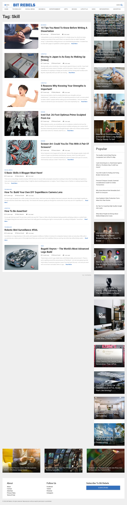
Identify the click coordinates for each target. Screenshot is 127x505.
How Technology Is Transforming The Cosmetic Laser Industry (108, 84)
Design (43, 112)
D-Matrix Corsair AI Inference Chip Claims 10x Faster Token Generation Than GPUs (109, 361)
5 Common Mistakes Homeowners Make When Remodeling (107, 413)
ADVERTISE (117, 9)
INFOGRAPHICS (104, 9)
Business (43, 25)
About (9, 486)
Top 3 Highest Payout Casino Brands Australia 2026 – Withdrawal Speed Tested (20, 469)
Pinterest (49, 491)
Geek (42, 245)
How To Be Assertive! (15, 211)
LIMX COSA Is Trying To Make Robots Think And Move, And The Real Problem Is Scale (109, 290)
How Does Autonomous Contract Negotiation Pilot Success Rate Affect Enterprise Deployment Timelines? (107, 54)
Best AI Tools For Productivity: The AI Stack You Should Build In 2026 (109, 264)
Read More (74, 43)
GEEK (93, 9)
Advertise (10, 491)
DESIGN (74, 9)
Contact (9, 489)
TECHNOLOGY (16, 9)
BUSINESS (42, 9)
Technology (8, 189)
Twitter (49, 489)
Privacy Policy (11, 493)
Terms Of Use (11, 495)
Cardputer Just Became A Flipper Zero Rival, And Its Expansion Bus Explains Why (105, 469)
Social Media (8, 170)
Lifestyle (44, 54)
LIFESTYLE (84, 9)
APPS (66, 9)
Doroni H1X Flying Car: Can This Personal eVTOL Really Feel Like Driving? (108, 388)
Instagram (50, 493)
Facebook (50, 486)
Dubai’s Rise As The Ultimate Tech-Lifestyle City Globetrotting (108, 440)
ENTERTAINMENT (54, 9)
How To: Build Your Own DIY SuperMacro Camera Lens (33, 192)
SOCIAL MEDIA (30, 9)
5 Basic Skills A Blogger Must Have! (23, 172)
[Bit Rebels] (23, 5)
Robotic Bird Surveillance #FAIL (21, 230)
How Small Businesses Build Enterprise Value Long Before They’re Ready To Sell (109, 137)
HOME (6, 9)
